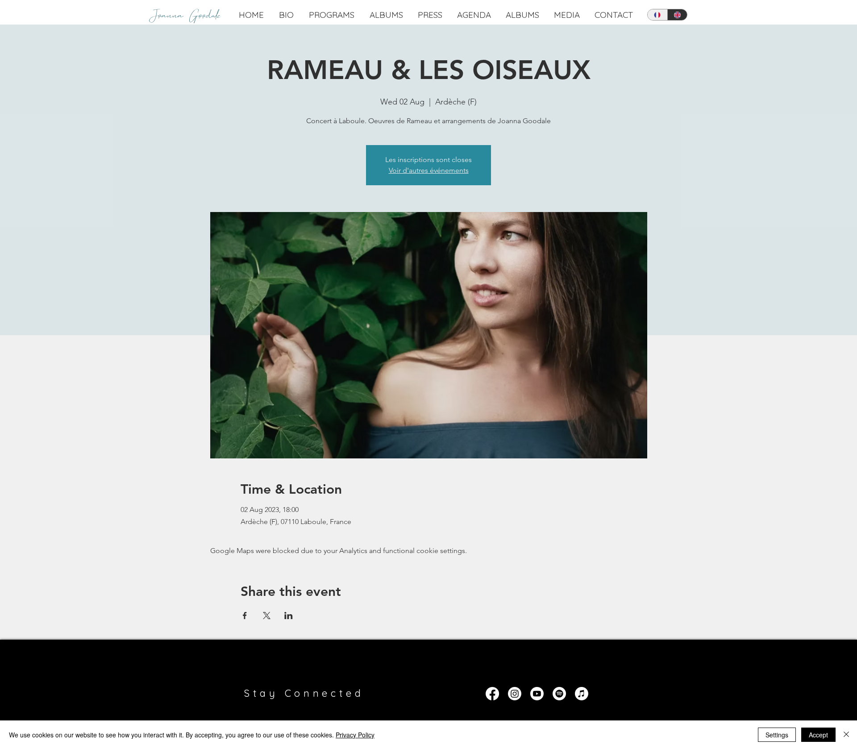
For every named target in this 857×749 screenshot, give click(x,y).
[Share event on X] (266, 615)
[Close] (846, 735)
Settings (776, 734)
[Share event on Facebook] (245, 615)
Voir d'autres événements (429, 170)
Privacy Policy (355, 734)
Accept (818, 734)
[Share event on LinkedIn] (288, 615)
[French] (657, 14)
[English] (677, 14)
